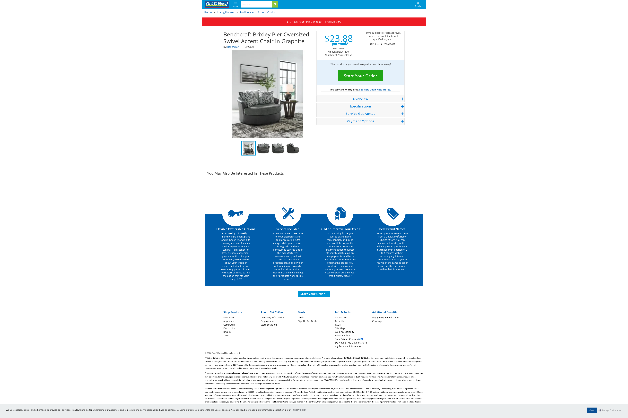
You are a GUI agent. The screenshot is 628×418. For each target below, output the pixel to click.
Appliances (229, 321)
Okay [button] (591, 410)
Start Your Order (360, 75)
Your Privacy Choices (346, 339)
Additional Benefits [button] (384, 312)
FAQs (338, 324)
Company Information (273, 317)
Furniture (228, 317)
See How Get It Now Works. (375, 89)
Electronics (229, 328)
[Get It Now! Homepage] (217, 4)
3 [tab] (278, 148)
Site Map (340, 328)
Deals (301, 317)
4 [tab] (292, 148)
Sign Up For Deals (307, 321)
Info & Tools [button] (342, 312)
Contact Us (341, 317)
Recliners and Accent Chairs (257, 12)
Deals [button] (301, 312)
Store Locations (269, 324)
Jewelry (227, 331)
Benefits (339, 321)
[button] (609, 410)
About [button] (272, 312)
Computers (229, 324)
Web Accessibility (344, 331)
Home (208, 12)
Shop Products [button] (232, 312)
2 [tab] (263, 148)
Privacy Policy (299, 409)
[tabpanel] (267, 94)
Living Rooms (225, 12)
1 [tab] (248, 148)
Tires (226, 335)
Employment (267, 321)
